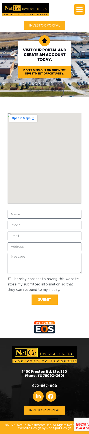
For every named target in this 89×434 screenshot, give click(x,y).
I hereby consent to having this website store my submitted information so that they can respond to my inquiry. (43, 284)
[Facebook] (51, 396)
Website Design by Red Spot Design (44, 428)
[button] (79, 9)
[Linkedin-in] (38, 396)
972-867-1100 (44, 385)
